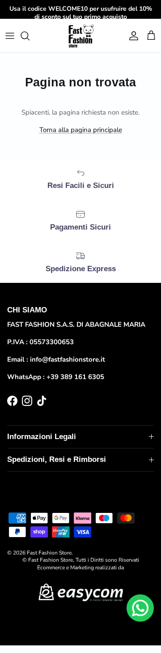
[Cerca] (29, 36)
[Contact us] (140, 608)
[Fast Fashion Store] (80, 35)
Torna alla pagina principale (80, 129)
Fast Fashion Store (49, 552)
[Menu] (10, 36)
